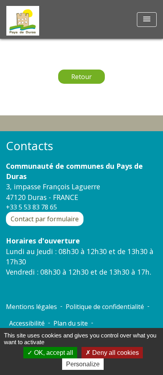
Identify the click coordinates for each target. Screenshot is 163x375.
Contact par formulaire (45, 219)
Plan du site (70, 323)
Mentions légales (31, 306)
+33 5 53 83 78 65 (31, 207)
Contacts (29, 146)
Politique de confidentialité (105, 306)
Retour (81, 76)
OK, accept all (52, 352)
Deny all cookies (115, 352)
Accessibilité (27, 323)
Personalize (83, 364)
